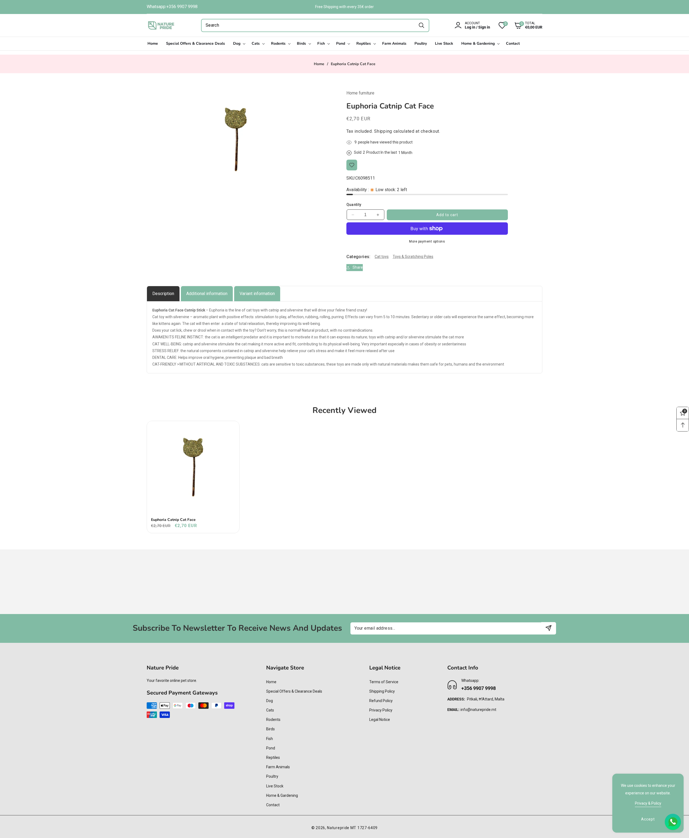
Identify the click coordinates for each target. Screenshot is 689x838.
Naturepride (338, 828)
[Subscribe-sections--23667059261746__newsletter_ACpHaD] (548, 628)
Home (319, 64)
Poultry (272, 776)
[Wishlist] (351, 165)
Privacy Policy (380, 710)
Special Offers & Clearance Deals (294, 691)
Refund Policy (381, 701)
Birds (270, 729)
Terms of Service (383, 682)
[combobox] (315, 25)
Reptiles (273, 757)
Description (163, 293)
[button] (524, 25)
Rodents (273, 719)
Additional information (206, 293)
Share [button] (358, 267)
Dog (269, 701)
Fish (269, 739)
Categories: (358, 256)
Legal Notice (379, 719)
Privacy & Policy (648, 803)
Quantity (353, 204)
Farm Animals (278, 767)
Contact (273, 805)
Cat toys (382, 256)
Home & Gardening (282, 795)
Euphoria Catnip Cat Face (173, 519)
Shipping (383, 131)
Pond (270, 748)
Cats (270, 710)
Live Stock (274, 786)
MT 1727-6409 (364, 828)
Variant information (257, 293)
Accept (648, 819)
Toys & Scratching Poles (413, 256)
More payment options (427, 241)
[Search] (421, 25)
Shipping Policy (382, 691)
